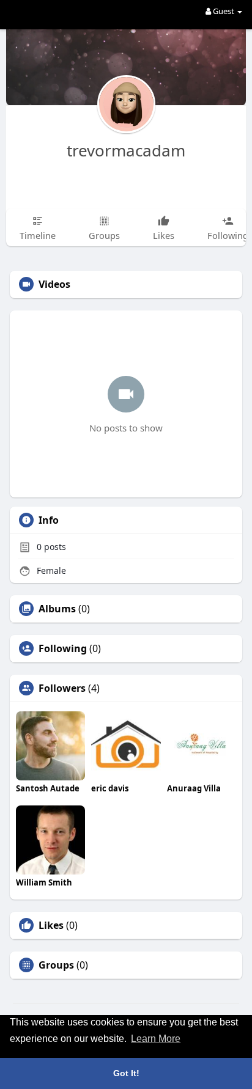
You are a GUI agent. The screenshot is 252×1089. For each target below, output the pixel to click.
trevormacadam (126, 150)
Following (63, 648)
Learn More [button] (155, 1038)
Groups (56, 965)
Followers (62, 688)
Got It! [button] (126, 1073)
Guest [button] (223, 11)
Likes (51, 925)
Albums (57, 609)
